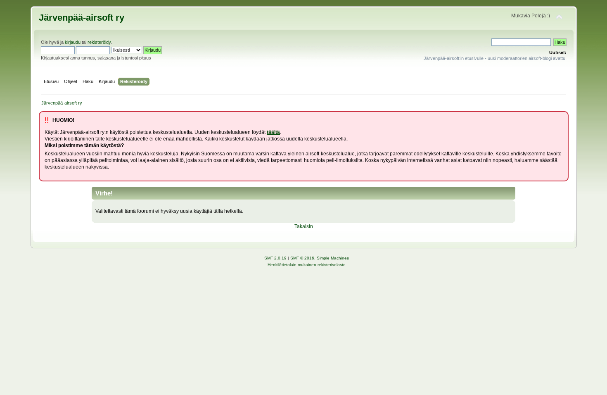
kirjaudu (73, 42)
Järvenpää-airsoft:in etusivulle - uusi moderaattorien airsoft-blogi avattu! (495, 58)
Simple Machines (333, 258)
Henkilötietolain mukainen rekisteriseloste (307, 264)
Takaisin (303, 226)
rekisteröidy (99, 42)
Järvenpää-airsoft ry (81, 17)
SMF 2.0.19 (275, 258)
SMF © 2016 (302, 258)
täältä (273, 132)
